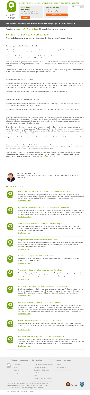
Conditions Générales (41, 370)
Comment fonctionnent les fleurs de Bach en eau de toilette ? (43, 286)
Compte (76, 3)
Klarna (36, 375)
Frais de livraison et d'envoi (43, 364)
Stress (34, 23)
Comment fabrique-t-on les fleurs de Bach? (36, 256)
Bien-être (17, 23)
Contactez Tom (56, 15)
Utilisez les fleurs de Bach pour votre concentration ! (39, 320)
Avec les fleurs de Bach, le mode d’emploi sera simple (40, 223)
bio (38, 173)
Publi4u (31, 391)
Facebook (17, 364)
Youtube (16, 370)
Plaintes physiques (52, 23)
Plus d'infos (25, 17)
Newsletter (65, 3)
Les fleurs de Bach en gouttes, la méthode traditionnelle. (41, 336)
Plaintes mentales (67, 23)
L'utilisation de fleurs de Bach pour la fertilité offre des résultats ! (44, 207)
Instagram (17, 373)
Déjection (26, 23)
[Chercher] (82, 6)
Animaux (9, 27)
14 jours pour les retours (42, 378)
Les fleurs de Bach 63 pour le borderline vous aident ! (40, 302)
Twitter (16, 367)
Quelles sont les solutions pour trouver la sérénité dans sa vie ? (44, 191)
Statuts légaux (61, 367)
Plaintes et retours (40, 367)
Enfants (9, 23)
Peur (41, 23)
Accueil (22, 3)
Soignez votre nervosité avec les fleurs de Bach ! (38, 240)
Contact (57, 3)
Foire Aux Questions (45, 3)
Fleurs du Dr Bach (48, 157)
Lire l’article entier (24, 201)
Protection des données (42, 373)
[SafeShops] (71, 384)
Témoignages (31, 3)
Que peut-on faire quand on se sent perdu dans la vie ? (41, 270)
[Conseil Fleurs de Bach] (9, 366)
